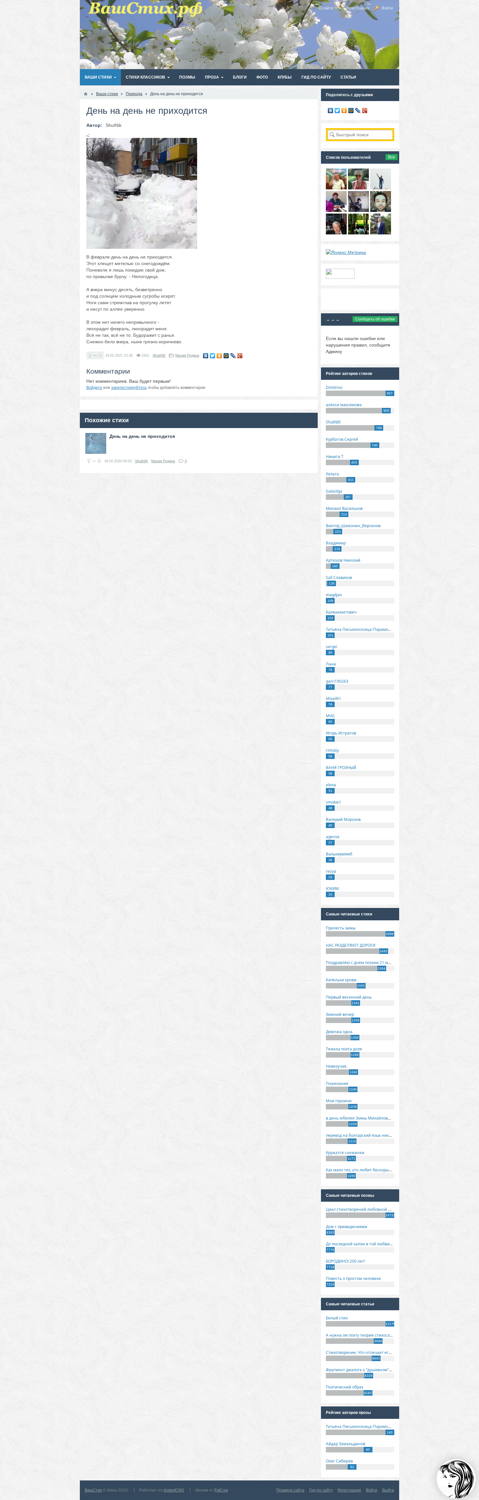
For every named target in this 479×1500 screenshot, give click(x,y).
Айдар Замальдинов (345, 1444)
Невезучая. (336, 1066)
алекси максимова (344, 405)
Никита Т (334, 456)
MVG (330, 716)
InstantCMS (174, 1490)
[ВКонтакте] (205, 355)
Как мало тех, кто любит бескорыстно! (362, 1170)
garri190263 (337, 681)
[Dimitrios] (380, 210)
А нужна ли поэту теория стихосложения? (366, 1335)
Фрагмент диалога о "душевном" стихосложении (373, 1370)
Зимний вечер (340, 1014)
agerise (333, 836)
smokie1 (333, 802)
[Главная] (85, 94)
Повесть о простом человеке (353, 1278)
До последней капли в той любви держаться (368, 1244)
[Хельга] (336, 210)
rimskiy (332, 750)
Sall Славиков (339, 577)
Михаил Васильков (344, 508)
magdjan (334, 595)
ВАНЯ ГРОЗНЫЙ (341, 767)
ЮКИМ (332, 888)
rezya (331, 871)
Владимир (336, 543)
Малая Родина (187, 355)
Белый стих (337, 1318)
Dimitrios (334, 387)
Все (391, 157)
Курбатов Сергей (342, 439)
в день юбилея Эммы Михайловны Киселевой (370, 1118)
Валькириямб (339, 854)
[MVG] (380, 232)
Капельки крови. (341, 980)
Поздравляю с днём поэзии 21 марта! (362, 962)
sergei (331, 646)
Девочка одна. (339, 1031)
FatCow (221, 1490)
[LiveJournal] (233, 355)
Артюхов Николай (343, 560)
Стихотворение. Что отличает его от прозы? (368, 1352)
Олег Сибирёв (339, 1461)
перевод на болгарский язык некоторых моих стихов (376, 1135)
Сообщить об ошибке (375, 319)
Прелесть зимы (341, 928)
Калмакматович (341, 612)
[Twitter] (212, 355)
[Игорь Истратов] (336, 187)
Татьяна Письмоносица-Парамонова (362, 629)
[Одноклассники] (219, 355)
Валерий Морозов (343, 819)
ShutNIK (159, 355)
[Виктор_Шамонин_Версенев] (358, 232)
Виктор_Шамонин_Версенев (353, 525)
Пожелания (337, 1083)
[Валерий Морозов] (336, 232)
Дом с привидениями (346, 1226)
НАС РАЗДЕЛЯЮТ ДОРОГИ (350, 945)
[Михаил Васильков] (380, 187)
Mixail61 (333, 698)
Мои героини (339, 1101)
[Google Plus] (240, 355)
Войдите (94, 387)
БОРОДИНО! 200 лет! (345, 1261)
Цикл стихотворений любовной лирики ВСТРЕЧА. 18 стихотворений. (392, 1209)
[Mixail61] (358, 210)
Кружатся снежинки (345, 1152)
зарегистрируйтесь (129, 387)
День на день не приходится (142, 436)
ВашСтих (93, 1490)
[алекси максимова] (358, 187)
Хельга (332, 474)
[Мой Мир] (226, 355)
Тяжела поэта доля (344, 1049)
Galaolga (334, 491)
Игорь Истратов (341, 733)
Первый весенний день (349, 997)
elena (331, 785)
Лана (331, 664)
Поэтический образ (344, 1387)
